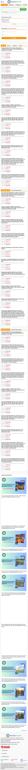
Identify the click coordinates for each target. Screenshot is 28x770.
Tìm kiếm (23, 9)
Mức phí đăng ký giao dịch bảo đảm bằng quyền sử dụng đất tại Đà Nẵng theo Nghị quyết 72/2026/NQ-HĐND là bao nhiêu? (14, 625)
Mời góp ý (14, 23)
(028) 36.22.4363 (7, 742)
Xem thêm (24, 730)
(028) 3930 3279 (11, 744)
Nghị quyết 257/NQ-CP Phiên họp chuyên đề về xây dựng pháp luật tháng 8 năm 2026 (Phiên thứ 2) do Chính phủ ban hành (12, 146)
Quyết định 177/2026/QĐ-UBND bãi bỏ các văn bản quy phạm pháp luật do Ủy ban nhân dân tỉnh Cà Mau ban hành (13, 260)
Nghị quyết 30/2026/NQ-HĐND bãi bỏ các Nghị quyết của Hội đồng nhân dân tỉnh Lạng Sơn (12, 299)
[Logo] (7, 735)
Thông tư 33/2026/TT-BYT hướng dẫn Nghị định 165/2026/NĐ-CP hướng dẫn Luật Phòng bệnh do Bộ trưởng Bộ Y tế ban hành (12, 49)
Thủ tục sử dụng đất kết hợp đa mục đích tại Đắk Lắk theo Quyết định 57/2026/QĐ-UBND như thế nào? (14, 496)
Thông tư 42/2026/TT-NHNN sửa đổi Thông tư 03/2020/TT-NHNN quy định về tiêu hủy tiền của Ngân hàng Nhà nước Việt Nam (12, 287)
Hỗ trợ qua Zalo (6, 19)
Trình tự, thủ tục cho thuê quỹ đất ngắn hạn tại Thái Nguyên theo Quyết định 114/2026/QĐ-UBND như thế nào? (14, 571)
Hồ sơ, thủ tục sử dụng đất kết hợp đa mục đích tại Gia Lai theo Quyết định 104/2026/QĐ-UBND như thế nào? (14, 550)
